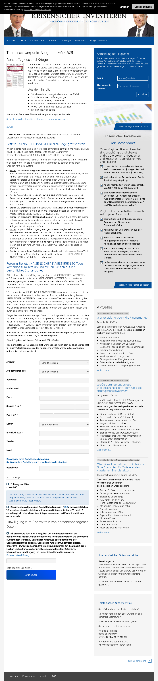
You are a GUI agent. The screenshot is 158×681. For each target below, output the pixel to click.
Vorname (11, 379)
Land (9, 423)
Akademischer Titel (16, 370)
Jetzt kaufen (31, 575)
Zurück (9, 126)
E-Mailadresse (13, 432)
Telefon (10, 441)
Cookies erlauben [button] (143, 6)
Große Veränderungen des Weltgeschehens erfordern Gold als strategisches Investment (119, 388)
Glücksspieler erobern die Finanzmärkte (122, 317)
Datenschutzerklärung (18, 555)
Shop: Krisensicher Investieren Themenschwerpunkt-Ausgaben (37, 119)
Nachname (12, 388)
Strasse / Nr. (12, 406)
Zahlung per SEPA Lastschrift (17, 486)
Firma (9, 397)
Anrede (10, 362)
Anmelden (142, 94)
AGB (66, 507)
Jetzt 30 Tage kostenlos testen (134, 126)
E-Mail (100, 78)
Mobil (9, 450)
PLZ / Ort (11, 415)
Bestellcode (12, 467)
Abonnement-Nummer (104, 87)
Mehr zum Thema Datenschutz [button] (37, 9)
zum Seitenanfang (137, 660)
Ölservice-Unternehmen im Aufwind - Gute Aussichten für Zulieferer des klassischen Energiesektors (120, 467)
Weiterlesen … (104, 370)
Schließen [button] (124, 6)
